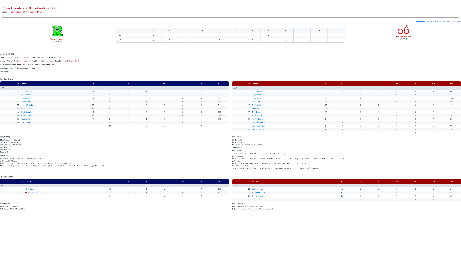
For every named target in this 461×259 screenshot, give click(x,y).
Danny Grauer (26, 101)
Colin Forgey (257, 91)
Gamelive (457, 21)
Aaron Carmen (26, 108)
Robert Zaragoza (258, 108)
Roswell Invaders (58, 39)
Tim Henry (256, 112)
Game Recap (429, 21)
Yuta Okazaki (257, 115)
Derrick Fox (256, 98)
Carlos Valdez (26, 98)
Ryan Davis (25, 119)
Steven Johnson (22, 61)
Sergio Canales (27, 112)
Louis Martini (26, 95)
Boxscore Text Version (443, 21)
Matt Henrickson (258, 122)
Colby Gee (256, 101)
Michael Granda (27, 105)
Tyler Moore (49, 61)
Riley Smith (256, 95)
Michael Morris (26, 91)
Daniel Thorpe (257, 119)
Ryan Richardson (75, 61)
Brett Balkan (26, 115)
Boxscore (420, 21)
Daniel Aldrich (257, 105)
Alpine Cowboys (403, 36)
